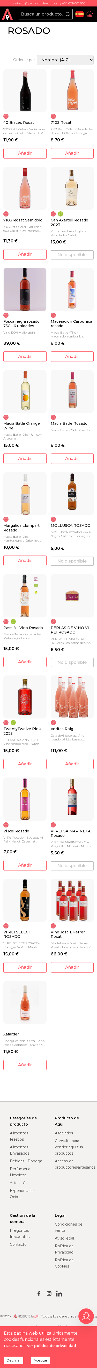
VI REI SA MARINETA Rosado (71, 833)
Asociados (64, 1133)
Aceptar (40, 1360)
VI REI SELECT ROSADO (17, 934)
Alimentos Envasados (19, 1150)
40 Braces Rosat (18, 122)
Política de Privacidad (64, 1249)
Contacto (18, 1244)
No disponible (72, 254)
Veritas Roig (62, 729)
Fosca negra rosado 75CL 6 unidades (21, 323)
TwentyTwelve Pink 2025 (22, 731)
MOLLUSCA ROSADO (71, 525)
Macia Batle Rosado (69, 423)
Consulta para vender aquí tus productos (69, 1147)
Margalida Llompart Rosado (21, 527)
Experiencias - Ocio (22, 1193)
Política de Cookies (64, 1263)
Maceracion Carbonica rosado (71, 323)
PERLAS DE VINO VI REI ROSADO (70, 630)
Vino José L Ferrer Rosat (68, 934)
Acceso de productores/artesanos (75, 1164)
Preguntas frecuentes (19, 1233)
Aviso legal (64, 1238)
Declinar (13, 1360)
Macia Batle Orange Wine (21, 425)
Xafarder (11, 1034)
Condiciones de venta (69, 1227)
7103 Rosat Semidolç (22, 220)
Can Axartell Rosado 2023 (69, 222)
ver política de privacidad (51, 1345)
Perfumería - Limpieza (21, 1172)
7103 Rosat (61, 122)
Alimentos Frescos (19, 1136)
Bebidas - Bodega (26, 1161)
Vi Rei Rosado (16, 831)
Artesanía (18, 1182)
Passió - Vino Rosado (23, 628)
